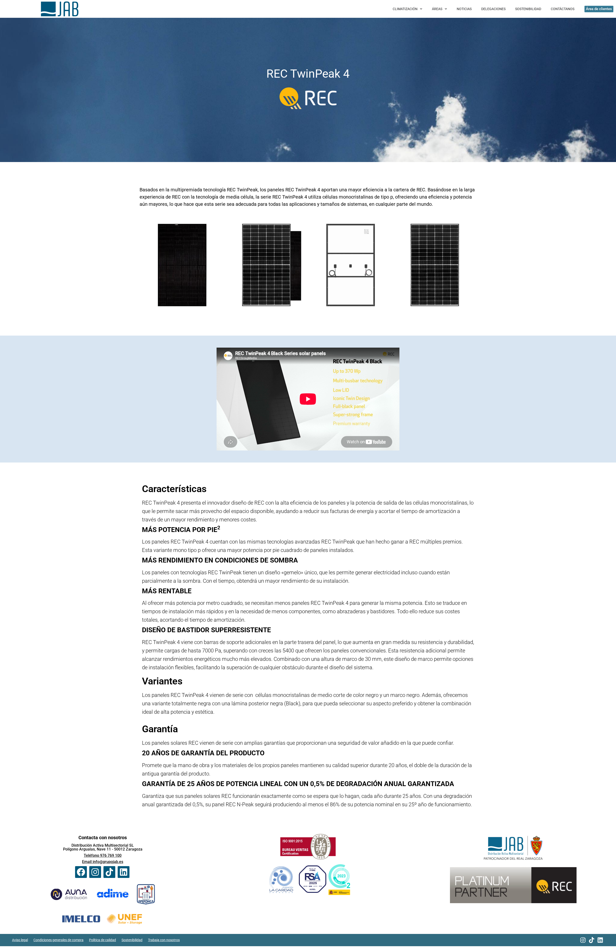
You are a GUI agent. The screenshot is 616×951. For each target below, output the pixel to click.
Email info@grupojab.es (102, 861)
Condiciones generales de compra (58, 940)
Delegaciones (493, 9)
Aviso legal (20, 940)
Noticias (464, 9)
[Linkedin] (123, 872)
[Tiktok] (109, 872)
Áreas (437, 9)
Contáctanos (562, 9)
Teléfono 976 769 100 (103, 855)
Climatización (405, 9)
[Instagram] (95, 872)
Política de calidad (102, 940)
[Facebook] (81, 872)
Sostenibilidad (528, 9)
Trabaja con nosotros (164, 940)
